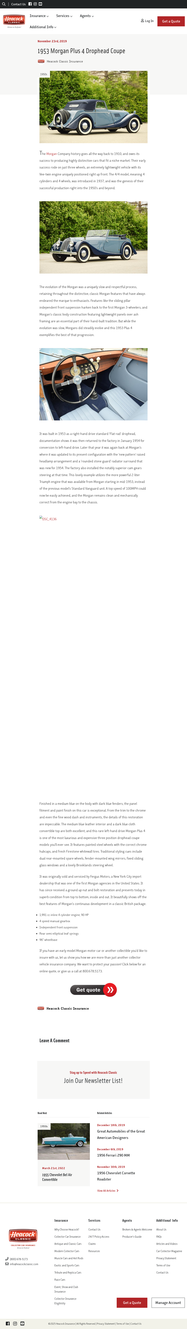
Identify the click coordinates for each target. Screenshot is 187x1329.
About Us (161, 1229)
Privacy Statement (166, 1258)
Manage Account (168, 1302)
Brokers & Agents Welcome (137, 1229)
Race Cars (59, 1279)
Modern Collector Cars (66, 1251)
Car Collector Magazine (169, 1251)
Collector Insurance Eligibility (65, 1301)
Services (62, 15)
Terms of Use (163, 1265)
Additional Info (41, 27)
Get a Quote (171, 21)
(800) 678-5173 (18, 1259)
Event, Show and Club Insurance (66, 1289)
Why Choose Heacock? (66, 1229)
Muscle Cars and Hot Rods (68, 1258)
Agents (85, 15)
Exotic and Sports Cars (66, 1265)
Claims (92, 1244)
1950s (43, 74)
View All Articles (106, 1190)
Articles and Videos (167, 1244)
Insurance (38, 15)
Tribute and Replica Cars (67, 1272)
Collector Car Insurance (67, 1236)
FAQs (159, 1236)
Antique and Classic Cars (67, 1244)
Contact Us (18, 4)
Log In (149, 21)
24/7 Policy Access (98, 1236)
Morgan (51, 154)
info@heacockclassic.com (24, 1264)
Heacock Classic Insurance (64, 61)
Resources (94, 1251)
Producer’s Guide (132, 1236)
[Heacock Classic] (14, 21)
